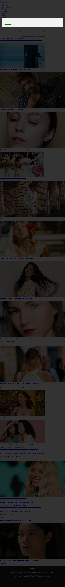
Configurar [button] (13, 24)
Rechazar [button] (9, 24)
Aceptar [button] (5, 24)
